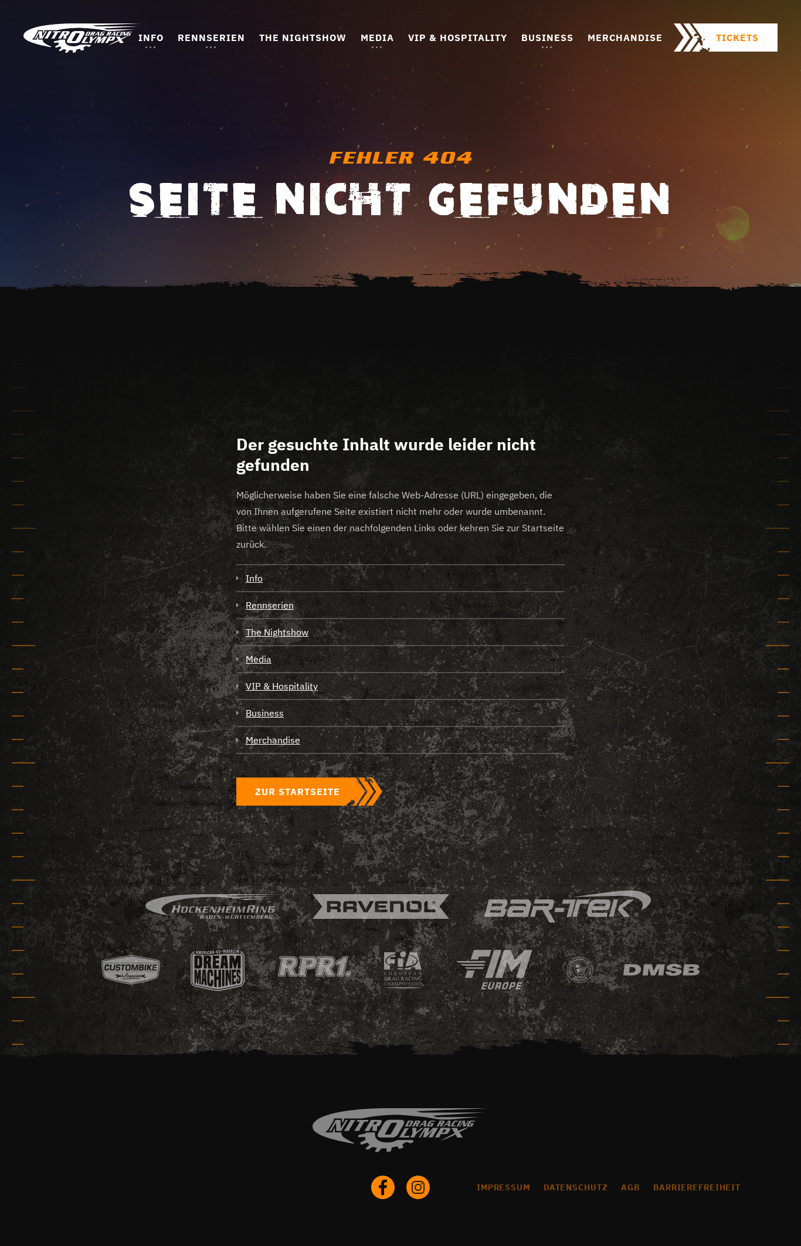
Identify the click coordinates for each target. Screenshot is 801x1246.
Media (377, 37)
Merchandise (625, 37)
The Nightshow (303, 37)
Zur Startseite (297, 791)
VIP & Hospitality (457, 37)
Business (547, 37)
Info (151, 37)
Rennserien (211, 37)
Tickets (737, 37)
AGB (630, 1187)
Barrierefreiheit (697, 1187)
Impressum (503, 1187)
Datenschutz (576, 1187)
